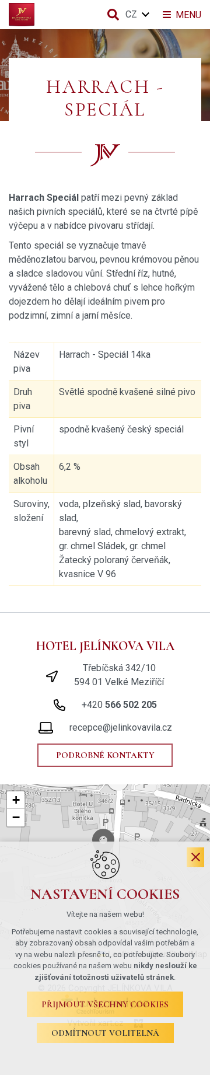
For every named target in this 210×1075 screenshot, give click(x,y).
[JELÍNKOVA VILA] (21, 14)
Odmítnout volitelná (105, 1033)
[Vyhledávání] (113, 14)
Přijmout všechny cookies (105, 1004)
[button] (15, 800)
